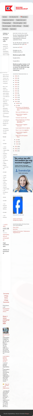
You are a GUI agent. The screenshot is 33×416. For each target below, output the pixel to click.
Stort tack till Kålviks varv (22, 112)
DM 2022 (15, 229)
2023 (16, 82)
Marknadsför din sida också (18, 214)
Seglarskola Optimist (8, 20)
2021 (16, 86)
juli (17, 105)
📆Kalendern (24, 17)
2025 (16, 78)
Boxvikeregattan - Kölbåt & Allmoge (12, 26)
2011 (16, 150)
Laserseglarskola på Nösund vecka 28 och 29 (6, 359)
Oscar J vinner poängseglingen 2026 (6, 320)
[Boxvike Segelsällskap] (18, 213)
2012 (16, 148)
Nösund (5, 236)
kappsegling (6, 234)
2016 (16, 97)
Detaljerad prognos (18, 220)
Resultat (26, 26)
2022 (16, 84)
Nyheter (5, 17)
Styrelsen (5, 29)
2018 (16, 93)
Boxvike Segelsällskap (17, 195)
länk (26, 44)
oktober (18, 103)
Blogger (27, 413)
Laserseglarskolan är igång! (23, 128)
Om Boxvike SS (13, 17)
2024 (16, 80)
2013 (16, 146)
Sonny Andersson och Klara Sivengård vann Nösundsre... (23, 121)
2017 (16, 95)
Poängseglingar (7, 23)
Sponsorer (13, 29)
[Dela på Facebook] (8, 228)
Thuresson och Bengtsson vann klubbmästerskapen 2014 (23, 109)
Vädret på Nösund (17, 218)
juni (17, 139)
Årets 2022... (16, 227)
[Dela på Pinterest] (3, 230)
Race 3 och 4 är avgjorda (22, 130)
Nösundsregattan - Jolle (19, 23)
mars (17, 143)
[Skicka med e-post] (3, 228)
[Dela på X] (6, 228)
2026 (16, 76)
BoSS (20, 47)
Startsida (6, 302)
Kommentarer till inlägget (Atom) (6, 310)
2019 (16, 91)
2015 (16, 99)
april (17, 141)
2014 (16, 101)
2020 (16, 88)
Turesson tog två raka (21, 117)
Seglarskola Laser (21, 20)
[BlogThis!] (5, 228)
